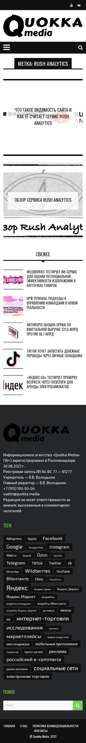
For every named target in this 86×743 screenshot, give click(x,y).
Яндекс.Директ (68, 589)
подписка (12, 651)
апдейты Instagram (18, 603)
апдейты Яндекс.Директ (21, 610)
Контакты (40, 730)
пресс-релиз (33, 652)
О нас (24, 725)
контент (54, 628)
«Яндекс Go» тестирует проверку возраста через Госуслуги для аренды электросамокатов (52, 382)
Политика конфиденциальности (55, 725)
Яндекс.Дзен (42, 589)
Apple (32, 538)
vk (70, 562)
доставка (48, 610)
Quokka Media (41, 736)
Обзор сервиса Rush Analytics (43, 200)
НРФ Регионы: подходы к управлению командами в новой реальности (52, 303)
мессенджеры (17, 644)
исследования (24, 627)
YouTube (63, 571)
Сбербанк (55, 579)
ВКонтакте (17, 578)
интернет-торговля (43, 618)
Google (14, 546)
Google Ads (36, 547)
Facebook (52, 538)
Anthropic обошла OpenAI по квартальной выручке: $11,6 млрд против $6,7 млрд (52, 329)
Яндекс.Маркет (21, 596)
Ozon (42, 554)
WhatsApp (12, 571)
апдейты (48, 597)
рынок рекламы (17, 669)
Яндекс (17, 588)
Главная (9, 725)
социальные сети (56, 668)
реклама (57, 651)
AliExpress (14, 539)
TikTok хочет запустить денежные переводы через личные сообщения (54, 353)
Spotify (58, 555)
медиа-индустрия (58, 637)
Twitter (55, 563)
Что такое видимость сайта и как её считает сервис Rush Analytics (43, 116)
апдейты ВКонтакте (51, 603)
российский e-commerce (33, 659)
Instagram (59, 546)
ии (8, 619)
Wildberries (37, 570)
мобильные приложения (57, 644)
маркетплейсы (23, 636)
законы (65, 610)
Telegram (15, 562)
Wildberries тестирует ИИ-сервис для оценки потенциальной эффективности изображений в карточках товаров (52, 278)
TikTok (37, 563)
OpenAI (27, 555)
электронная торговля (27, 676)
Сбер (39, 579)
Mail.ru (11, 555)
